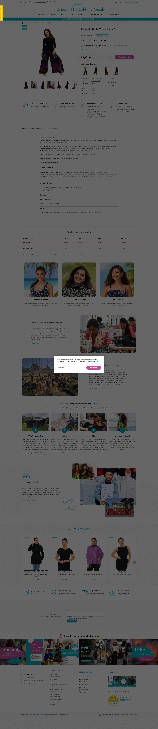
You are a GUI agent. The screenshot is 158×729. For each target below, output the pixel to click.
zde (97, 361)
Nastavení (61, 367)
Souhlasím (93, 367)
